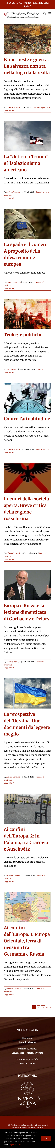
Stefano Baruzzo (13, 192)
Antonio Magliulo (13, 282)
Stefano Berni (12, 369)
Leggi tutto (8, 110)
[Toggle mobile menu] (49, 13)
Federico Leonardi (13, 875)
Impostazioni (14, 1145)
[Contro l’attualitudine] (27, 398)
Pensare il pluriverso (42, 107)
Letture (40, 369)
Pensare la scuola (43, 449)
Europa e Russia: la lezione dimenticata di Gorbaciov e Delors (26, 612)
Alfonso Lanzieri (13, 107)
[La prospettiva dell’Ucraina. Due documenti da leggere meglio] (27, 693)
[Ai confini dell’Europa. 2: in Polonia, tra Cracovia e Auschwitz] (27, 808)
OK (46, 1138)
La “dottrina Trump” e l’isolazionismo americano (26, 163)
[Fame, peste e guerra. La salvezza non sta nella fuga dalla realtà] (27, 39)
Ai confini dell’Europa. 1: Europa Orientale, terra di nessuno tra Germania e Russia (27, 941)
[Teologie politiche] (27, 314)
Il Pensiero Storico (16, 1125)
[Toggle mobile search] (44, 13)
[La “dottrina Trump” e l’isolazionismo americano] (27, 136)
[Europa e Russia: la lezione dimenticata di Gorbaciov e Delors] (27, 585)
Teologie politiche (23, 334)
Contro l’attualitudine (27, 419)
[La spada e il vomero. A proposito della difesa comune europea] (27, 224)
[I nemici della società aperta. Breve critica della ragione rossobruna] (27, 478)
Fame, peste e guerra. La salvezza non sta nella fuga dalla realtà (27, 66)
